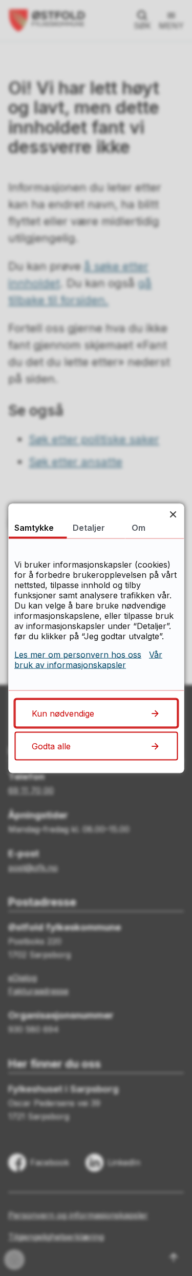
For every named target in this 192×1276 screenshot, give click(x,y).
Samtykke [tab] (34, 527)
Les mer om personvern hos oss (77, 654)
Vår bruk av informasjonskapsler (88, 659)
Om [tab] (138, 527)
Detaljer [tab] (89, 527)
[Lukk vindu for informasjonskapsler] (172, 514)
